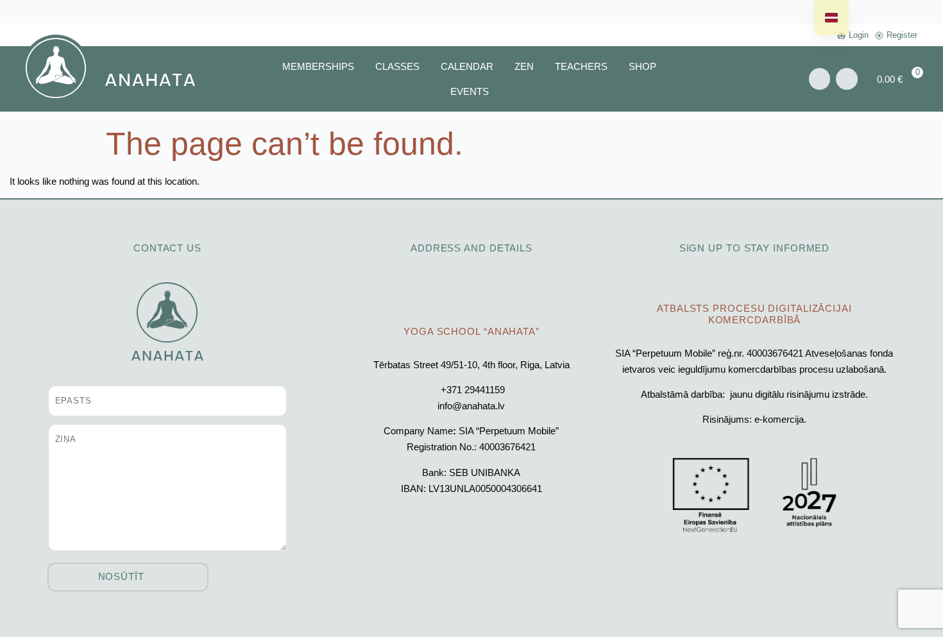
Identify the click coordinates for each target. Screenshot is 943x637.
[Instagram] (847, 79)
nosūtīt (121, 576)
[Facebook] (820, 79)
